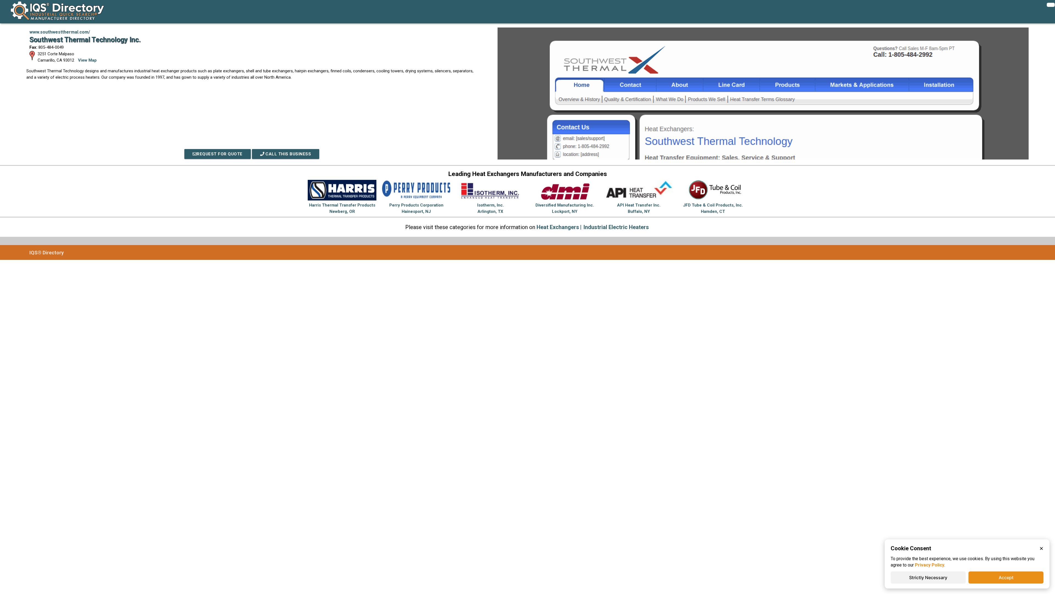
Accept (1006, 577)
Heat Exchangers (558, 227)
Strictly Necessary (928, 577)
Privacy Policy (929, 565)
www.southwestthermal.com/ (59, 32)
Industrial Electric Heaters (616, 227)
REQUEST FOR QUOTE (220, 154)
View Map (87, 60)
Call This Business (287, 154)
